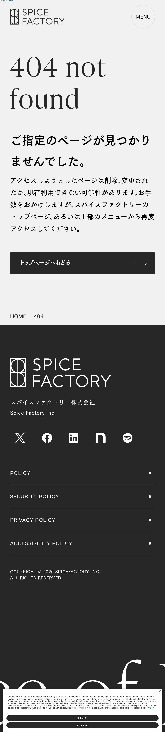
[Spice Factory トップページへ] (60, 372)
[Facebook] (47, 438)
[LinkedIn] (74, 438)
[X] (20, 438)
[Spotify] (128, 438)
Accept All (82, 725)
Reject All (82, 718)
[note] (101, 438)
